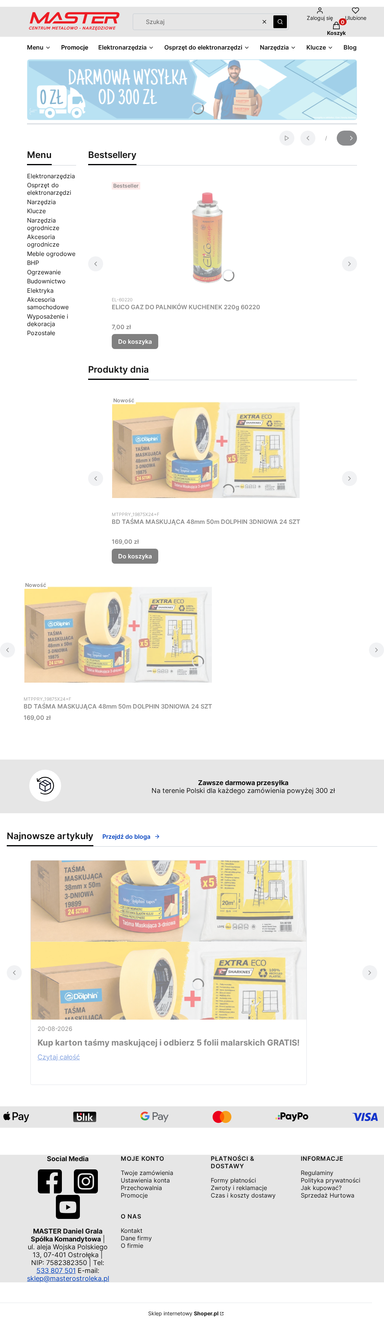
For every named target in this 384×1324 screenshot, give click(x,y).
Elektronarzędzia (51, 176)
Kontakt (131, 1230)
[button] (280, 21)
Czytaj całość (59, 1057)
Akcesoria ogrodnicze (43, 240)
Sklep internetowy (183, 1313)
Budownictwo (46, 281)
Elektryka (40, 290)
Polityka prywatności (330, 1180)
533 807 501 (56, 1270)
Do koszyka (135, 341)
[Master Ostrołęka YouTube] (68, 1216)
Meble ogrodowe (51, 253)
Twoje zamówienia (147, 1173)
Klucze (36, 211)
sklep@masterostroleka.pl (68, 1278)
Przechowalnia (141, 1188)
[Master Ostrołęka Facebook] (50, 1191)
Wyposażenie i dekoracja (47, 320)
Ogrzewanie (44, 272)
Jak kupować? (321, 1188)
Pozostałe (41, 333)
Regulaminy (317, 1173)
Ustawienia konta (145, 1180)
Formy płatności (233, 1180)
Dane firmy (136, 1238)
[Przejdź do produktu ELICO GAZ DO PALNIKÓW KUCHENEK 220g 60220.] (205, 235)
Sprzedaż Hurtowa (327, 1195)
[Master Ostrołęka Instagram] (86, 1191)
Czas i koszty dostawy (243, 1195)
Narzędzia (41, 202)
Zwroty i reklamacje (239, 1188)
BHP (33, 262)
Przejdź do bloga (126, 836)
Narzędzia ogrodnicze (43, 224)
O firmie (132, 1245)
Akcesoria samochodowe (48, 303)
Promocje (134, 1195)
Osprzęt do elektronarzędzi (49, 188)
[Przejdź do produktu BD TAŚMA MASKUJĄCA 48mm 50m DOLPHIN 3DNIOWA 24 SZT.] (206, 450)
